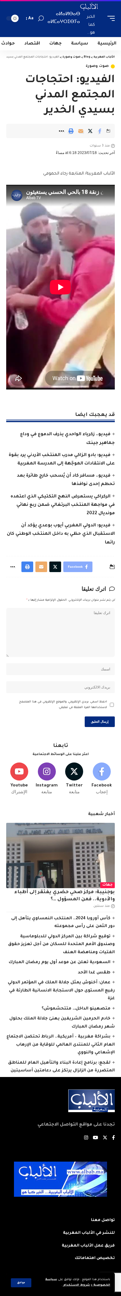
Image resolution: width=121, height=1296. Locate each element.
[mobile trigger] (109, 18)
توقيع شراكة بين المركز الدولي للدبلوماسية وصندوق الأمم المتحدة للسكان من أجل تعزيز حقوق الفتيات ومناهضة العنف (61, 944)
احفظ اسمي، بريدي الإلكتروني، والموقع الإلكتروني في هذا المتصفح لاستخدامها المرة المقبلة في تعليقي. (63, 704)
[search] (41, 18)
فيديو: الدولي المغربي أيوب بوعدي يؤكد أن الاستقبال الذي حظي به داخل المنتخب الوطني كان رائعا (61, 534)
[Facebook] (102, 778)
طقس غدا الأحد (94, 972)
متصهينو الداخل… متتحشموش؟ (76, 1008)
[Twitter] (74, 778)
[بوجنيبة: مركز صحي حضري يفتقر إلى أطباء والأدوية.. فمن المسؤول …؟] (60, 855)
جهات (107, 885)
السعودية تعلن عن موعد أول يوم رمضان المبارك (59, 962)
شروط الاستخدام (76, 1285)
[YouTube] (95, 1138)
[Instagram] (47, 778)
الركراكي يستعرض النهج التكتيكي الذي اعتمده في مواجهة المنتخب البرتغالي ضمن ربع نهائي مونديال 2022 (63, 505)
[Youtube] (19, 778)
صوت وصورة (97, 66)
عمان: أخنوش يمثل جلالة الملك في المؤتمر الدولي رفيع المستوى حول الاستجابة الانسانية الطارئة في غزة (61, 990)
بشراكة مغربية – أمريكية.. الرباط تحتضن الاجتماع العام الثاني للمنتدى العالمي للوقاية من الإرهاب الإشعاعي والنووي (61, 1044)
